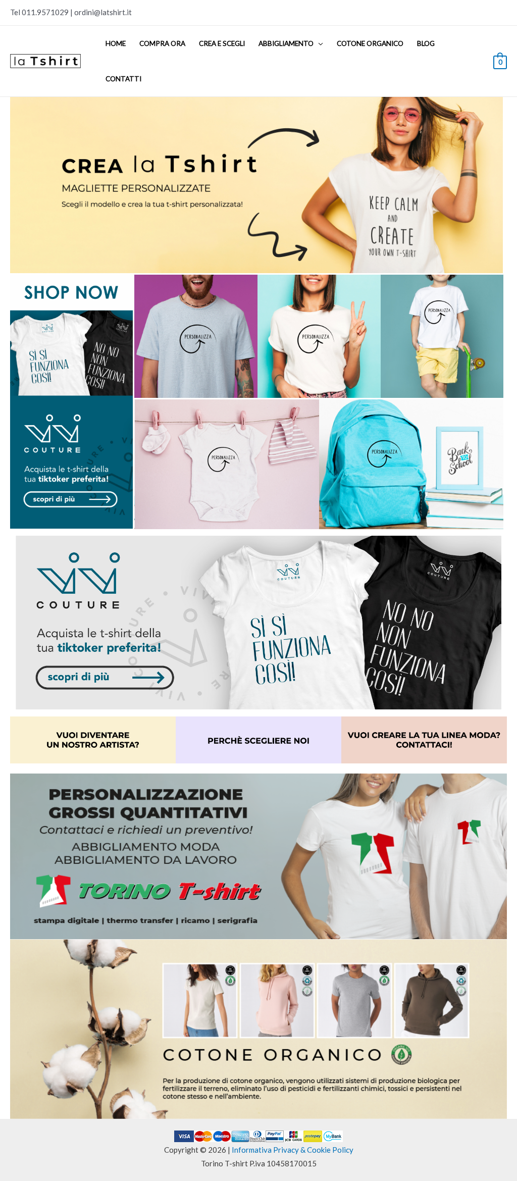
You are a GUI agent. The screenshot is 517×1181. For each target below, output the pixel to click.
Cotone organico (370, 43)
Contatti (123, 79)
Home (116, 43)
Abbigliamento (286, 43)
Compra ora (162, 43)
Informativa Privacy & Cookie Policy (292, 1149)
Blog (426, 43)
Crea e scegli (222, 43)
